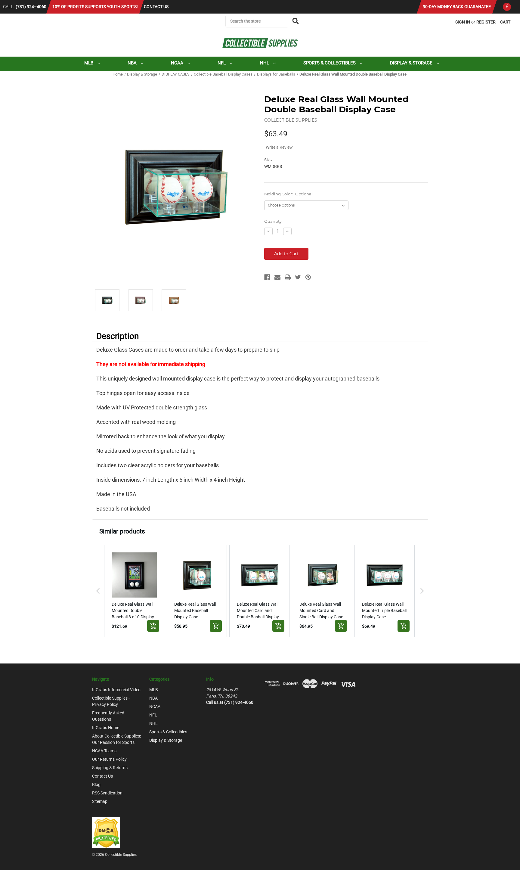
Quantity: (273, 221)
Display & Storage (412, 63)
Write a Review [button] (279, 147)
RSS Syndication (107, 793)
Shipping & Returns (110, 767)
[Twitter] (298, 277)
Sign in (462, 22)
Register (486, 22)
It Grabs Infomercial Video (116, 689)
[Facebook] (507, 7)
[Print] (288, 277)
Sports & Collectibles (330, 63)
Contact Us (156, 6)
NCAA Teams (104, 750)
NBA (133, 63)
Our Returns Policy (109, 759)
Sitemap (99, 801)
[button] (98, 591)
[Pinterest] (308, 277)
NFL (222, 63)
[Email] (277, 277)
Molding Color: (288, 193)
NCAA (177, 63)
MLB (89, 63)
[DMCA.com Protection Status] (106, 832)
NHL (265, 63)
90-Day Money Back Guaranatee (457, 6)
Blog (96, 784)
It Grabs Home (105, 727)
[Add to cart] (153, 626)
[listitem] (134, 591)
